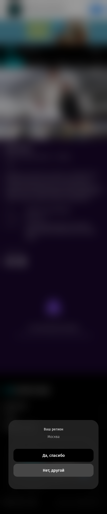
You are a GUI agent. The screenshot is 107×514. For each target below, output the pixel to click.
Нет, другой (53, 470)
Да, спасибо (54, 455)
